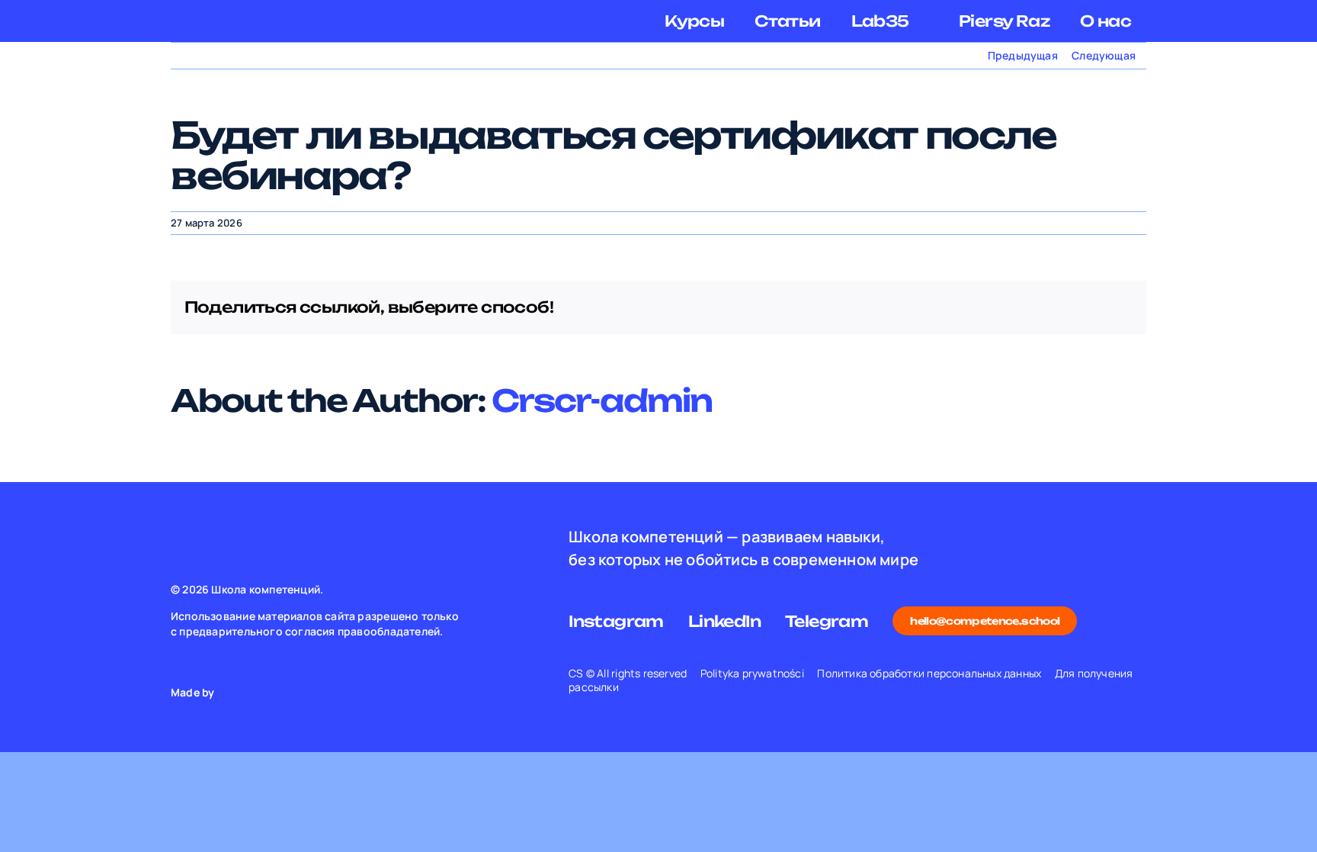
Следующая (1104, 55)
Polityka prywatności (752, 673)
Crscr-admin (602, 400)
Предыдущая (1023, 55)
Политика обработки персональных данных (929, 673)
